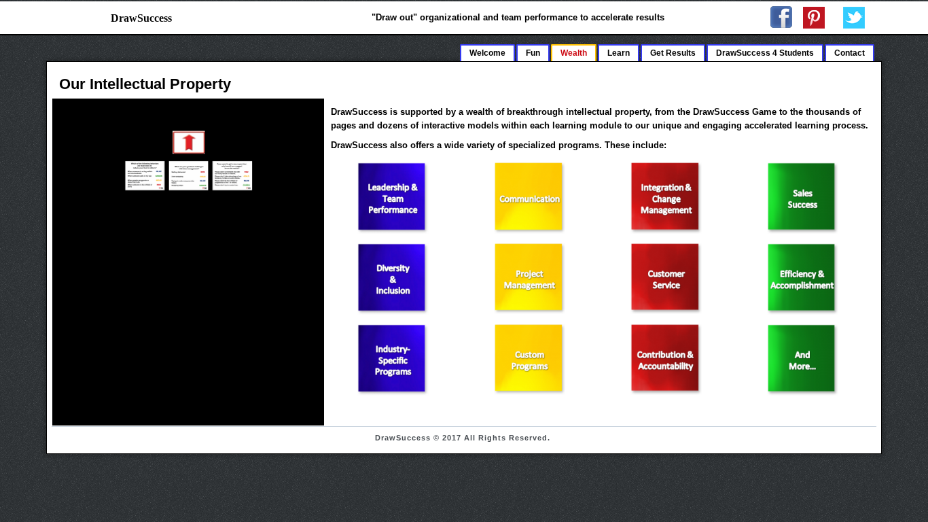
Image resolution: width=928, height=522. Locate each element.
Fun (533, 53)
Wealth (573, 53)
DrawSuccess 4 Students (765, 53)
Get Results (673, 53)
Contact (849, 53)
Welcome (487, 53)
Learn (618, 53)
